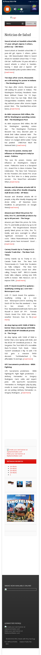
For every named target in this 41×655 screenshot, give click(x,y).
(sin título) (13, 466)
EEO (7, 644)
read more (9, 72)
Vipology (32, 639)
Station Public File (26, 642)
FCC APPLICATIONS (11, 642)
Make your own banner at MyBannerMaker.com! (16, 455)
